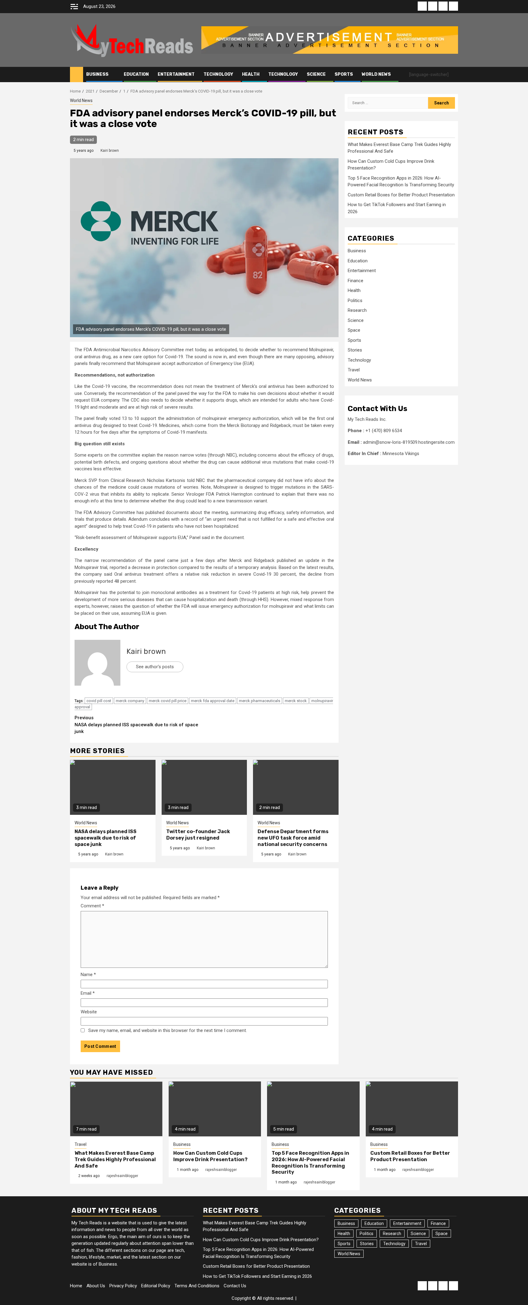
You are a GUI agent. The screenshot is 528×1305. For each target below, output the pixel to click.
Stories (355, 350)
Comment (92, 906)
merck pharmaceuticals (259, 700)
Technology (218, 74)
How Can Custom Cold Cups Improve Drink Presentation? (210, 1156)
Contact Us (235, 1286)
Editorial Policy (155, 1286)
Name (88, 974)
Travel (354, 370)
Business (97, 74)
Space (354, 330)
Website (89, 1012)
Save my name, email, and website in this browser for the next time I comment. (167, 1030)
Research (357, 310)
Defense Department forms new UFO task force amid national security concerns (293, 838)
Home (76, 1286)
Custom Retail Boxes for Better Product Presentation (401, 195)
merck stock (296, 700)
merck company (130, 700)
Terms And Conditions (196, 1286)
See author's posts (155, 666)
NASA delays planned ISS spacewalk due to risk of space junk (136, 724)
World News (376, 74)
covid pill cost (98, 700)
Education (136, 74)
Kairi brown (110, 150)
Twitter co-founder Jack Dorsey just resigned (198, 835)
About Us (95, 1286)
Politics (355, 301)
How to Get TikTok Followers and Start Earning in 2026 (257, 1276)
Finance (355, 281)
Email (88, 993)
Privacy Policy (123, 1286)
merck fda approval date (212, 700)
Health (250, 74)
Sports (344, 74)
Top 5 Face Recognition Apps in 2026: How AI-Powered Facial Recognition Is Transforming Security (310, 1162)
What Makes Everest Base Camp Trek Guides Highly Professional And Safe (115, 1159)
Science (316, 74)
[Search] (453, 74)
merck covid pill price (167, 700)
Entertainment (176, 74)
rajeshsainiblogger (122, 1176)
